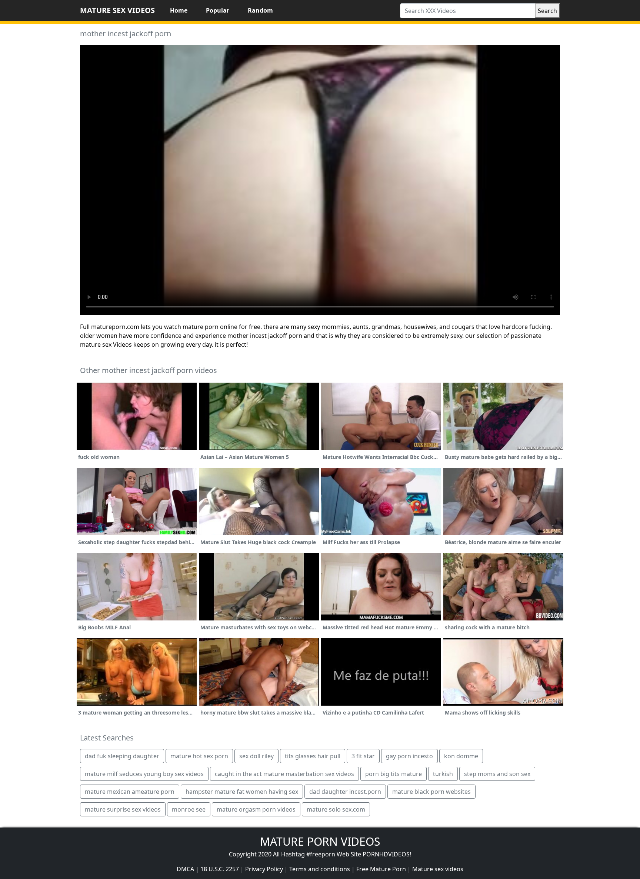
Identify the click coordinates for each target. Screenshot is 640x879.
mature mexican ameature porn (129, 792)
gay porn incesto (409, 756)
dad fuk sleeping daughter (122, 756)
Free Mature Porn (381, 869)
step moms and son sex (497, 774)
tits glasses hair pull (312, 756)
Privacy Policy (264, 869)
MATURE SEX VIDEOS (117, 10)
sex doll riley (256, 756)
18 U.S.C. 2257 (219, 869)
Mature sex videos (437, 869)
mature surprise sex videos (123, 809)
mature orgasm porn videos (256, 809)
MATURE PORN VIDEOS (320, 841)
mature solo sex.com (336, 809)
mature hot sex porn (199, 756)
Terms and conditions (319, 869)
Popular (217, 10)
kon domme (461, 756)
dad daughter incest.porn (345, 792)
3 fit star (363, 756)
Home (178, 10)
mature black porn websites (431, 792)
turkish (443, 774)
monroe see (189, 809)
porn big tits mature (393, 774)
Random (260, 10)
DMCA (185, 869)
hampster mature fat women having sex (242, 792)
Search (547, 11)
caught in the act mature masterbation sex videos (284, 774)
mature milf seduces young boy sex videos (144, 774)
